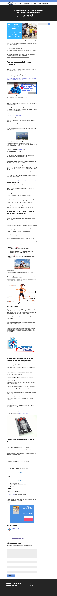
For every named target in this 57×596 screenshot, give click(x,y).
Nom (8, 560)
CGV (30, 587)
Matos (15, 3)
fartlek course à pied (20, 149)
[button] (50, 3)
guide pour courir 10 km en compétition (16, 115)
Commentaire (9, 548)
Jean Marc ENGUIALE (15, 528)
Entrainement (19, 3)
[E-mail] (22, 538)
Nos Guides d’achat (44, 3)
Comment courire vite (11, 395)
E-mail (8, 565)
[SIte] (23, 538)
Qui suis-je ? (32, 585)
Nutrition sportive (25, 3)
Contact (31, 583)
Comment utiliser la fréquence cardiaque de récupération (17, 228)
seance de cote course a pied (23, 413)
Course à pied (39, 16)
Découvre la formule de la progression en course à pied (16, 106)
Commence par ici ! (25, 281)
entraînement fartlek (12, 494)
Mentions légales (33, 589)
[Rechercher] (49, 24)
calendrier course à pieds (18, 59)
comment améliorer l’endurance (13, 470)
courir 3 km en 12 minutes (16, 131)
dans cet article (23, 334)
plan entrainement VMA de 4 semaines (20, 316)
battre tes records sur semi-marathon (24, 164)
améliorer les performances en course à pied (27, 241)
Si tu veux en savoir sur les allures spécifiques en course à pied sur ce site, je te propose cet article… (22, 180)
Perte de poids (30, 3)
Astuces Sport (39, 3)
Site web (8, 570)
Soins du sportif (35, 3)
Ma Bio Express (32, 591)
